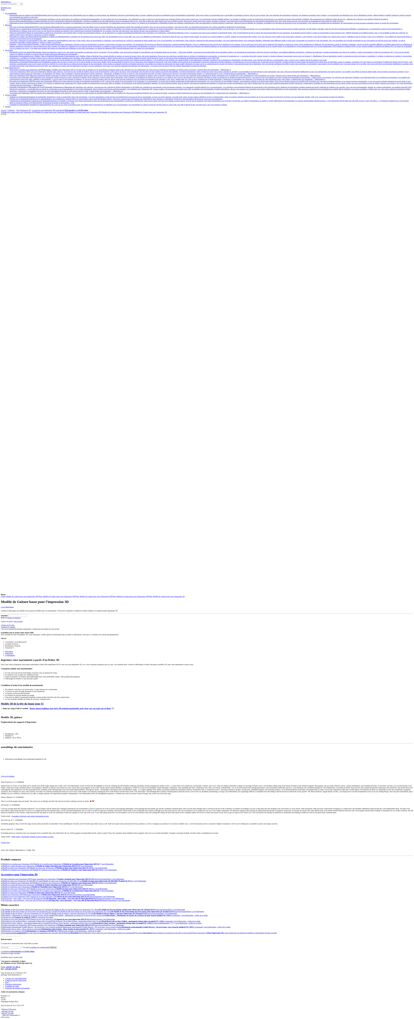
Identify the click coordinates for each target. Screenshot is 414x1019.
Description (9, 651)
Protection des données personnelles (17, 988)
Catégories (11, 110)
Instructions (9, 653)
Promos (7, 107)
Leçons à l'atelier (11, 95)
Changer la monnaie (13, 618)
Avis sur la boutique (7, 776)
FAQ (7, 982)
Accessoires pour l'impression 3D (43, 110)
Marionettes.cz (6, 2)
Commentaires (10, 655)
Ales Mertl (49, 917)
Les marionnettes (11, 13)
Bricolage (8, 25)
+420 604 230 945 (10, 969)
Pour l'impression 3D (12, 68)
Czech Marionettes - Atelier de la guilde (194, 915)
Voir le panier (18, 621)
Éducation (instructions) (13, 984)
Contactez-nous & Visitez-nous (15, 980)
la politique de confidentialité (39, 947)
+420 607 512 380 (11, 967)
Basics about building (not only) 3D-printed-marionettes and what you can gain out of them (70, 708)
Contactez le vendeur (8, 627)
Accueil (3, 110)
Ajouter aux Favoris (7, 625)
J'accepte (36, 947)
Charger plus (5, 842)
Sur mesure (9, 50)
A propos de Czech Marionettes (16, 978)
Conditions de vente (12, 986)
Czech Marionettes (7, 607)
